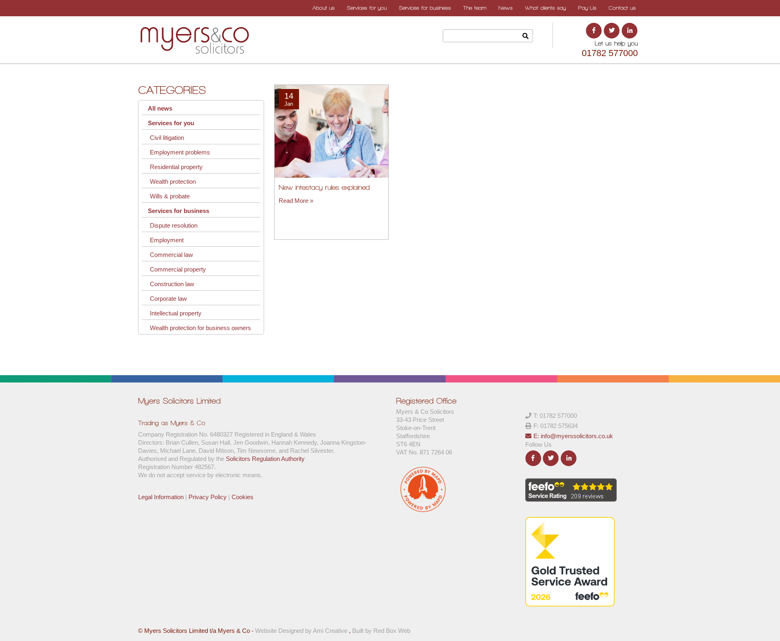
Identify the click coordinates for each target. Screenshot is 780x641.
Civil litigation (167, 137)
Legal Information (161, 496)
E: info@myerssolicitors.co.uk (573, 435)
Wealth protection (173, 181)
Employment (167, 240)
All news (160, 108)
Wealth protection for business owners (200, 327)
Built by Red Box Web (381, 630)
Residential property (176, 166)
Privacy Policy (207, 496)
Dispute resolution (173, 225)
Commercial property (178, 269)
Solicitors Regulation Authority (265, 458)
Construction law (172, 283)
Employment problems (180, 152)
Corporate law (168, 298)
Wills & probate (170, 196)
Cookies (243, 496)
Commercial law (171, 254)
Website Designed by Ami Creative (302, 630)
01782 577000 (610, 53)
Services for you (171, 123)
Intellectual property (176, 313)
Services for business (178, 210)
